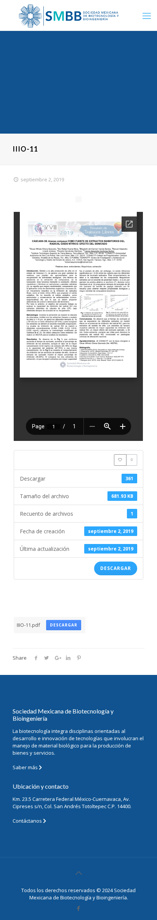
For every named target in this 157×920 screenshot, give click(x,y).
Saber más (26, 767)
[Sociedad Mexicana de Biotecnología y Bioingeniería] (78, 15)
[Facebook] (79, 908)
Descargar (115, 568)
